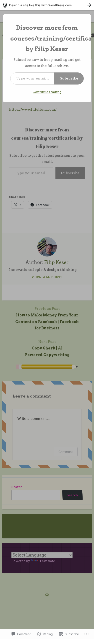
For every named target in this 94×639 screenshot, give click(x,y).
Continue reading (47, 92)
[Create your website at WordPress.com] (47, 5)
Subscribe (69, 78)
